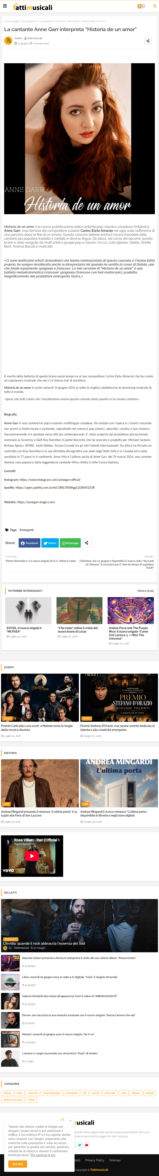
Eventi (95, 1093)
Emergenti (28, 21)
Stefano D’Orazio (13, 1099)
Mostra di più (146, 590)
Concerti (33, 1093)
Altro (19, 1093)
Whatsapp (71, 543)
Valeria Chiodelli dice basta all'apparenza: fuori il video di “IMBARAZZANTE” (70, 996)
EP (84, 1093)
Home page (11, 21)
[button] (155, 6)
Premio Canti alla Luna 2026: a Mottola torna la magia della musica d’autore (37, 727)
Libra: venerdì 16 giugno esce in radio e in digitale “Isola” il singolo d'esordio (69, 977)
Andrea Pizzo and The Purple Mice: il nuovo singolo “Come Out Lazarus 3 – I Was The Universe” (128, 633)
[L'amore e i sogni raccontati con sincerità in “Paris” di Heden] (10, 1058)
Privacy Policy (94, 1160)
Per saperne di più (43, 1155)
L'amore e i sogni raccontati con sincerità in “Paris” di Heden (60, 1053)
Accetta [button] (17, 1164)
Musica (136, 1093)
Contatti (75, 1160)
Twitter (52, 543)
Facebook (32, 543)
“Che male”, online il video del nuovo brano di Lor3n (78, 629)
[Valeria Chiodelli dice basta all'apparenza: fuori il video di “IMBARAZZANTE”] (10, 1001)
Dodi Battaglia (51, 1093)
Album (7, 1093)
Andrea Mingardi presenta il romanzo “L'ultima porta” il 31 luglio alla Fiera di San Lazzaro (39, 813)
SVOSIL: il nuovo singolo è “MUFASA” (24, 629)
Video (31, 1099)
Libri (123, 1093)
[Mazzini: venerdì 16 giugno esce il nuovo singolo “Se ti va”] (10, 1039)
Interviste (110, 1093)
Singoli (150, 1093)
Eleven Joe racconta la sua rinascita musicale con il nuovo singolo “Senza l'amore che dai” (79, 1015)
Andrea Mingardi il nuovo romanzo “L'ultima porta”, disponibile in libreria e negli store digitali (114, 813)
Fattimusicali (99, 1169)
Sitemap (115, 1160)
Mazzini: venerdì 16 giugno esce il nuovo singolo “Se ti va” (58, 1034)
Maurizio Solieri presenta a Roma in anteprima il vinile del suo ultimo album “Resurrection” (79, 958)
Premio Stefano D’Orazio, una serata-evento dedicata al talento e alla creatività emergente (117, 727)
